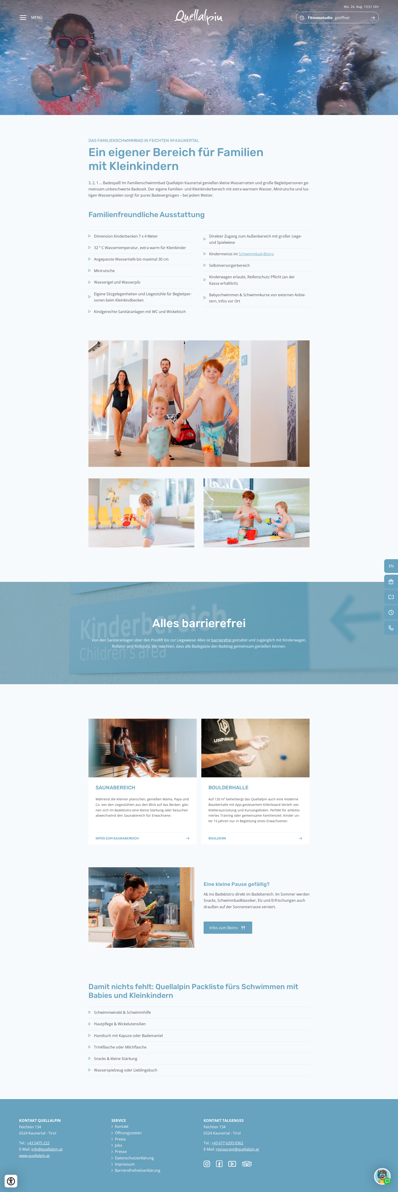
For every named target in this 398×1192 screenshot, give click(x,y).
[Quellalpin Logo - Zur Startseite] (199, 17)
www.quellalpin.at (34, 1155)
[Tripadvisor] (247, 1165)
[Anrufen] (391, 628)
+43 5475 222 (38, 1143)
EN (391, 565)
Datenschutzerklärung (134, 1157)
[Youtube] (232, 1164)
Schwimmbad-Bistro (256, 253)
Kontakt (122, 1126)
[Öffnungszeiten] (391, 612)
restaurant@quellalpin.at (237, 1149)
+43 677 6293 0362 (227, 1143)
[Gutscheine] (391, 581)
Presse (121, 1151)
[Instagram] (207, 1164)
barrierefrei (221, 640)
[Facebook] (219, 1164)
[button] (199, 403)
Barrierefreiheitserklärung (137, 1170)
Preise (120, 1139)
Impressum (125, 1164)
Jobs (118, 1145)
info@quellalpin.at (47, 1149)
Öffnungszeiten (128, 1132)
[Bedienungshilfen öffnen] (11, 1181)
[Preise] (391, 597)
